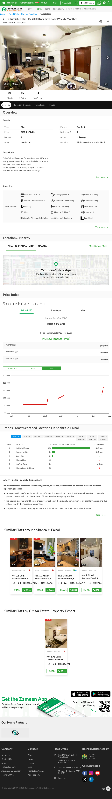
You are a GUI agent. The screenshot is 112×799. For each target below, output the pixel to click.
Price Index (40, 105)
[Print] (100, 21)
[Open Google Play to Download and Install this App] (101, 696)
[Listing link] (21, 566)
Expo (30, 767)
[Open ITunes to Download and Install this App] (81, 696)
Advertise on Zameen (11, 771)
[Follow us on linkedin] (92, 782)
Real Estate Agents (36, 771)
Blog (30, 755)
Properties (12, 3)
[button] (7, 84)
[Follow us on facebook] (85, 775)
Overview (6, 105)
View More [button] (100, 227)
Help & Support (8, 767)
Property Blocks (29, 3)
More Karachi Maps (98, 246)
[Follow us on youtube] (98, 775)
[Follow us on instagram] (92, 775)
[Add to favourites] (106, 84)
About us (5, 755)
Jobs (3, 763)
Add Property (34, 774)
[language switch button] (99, 3)
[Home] (4, 2)
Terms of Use (7, 774)
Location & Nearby (22, 105)
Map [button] (16, 84)
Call (28, 590)
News (30, 759)
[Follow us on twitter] (85, 782)
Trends (52, 105)
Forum (31, 763)
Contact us (6, 759)
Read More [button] (100, 177)
